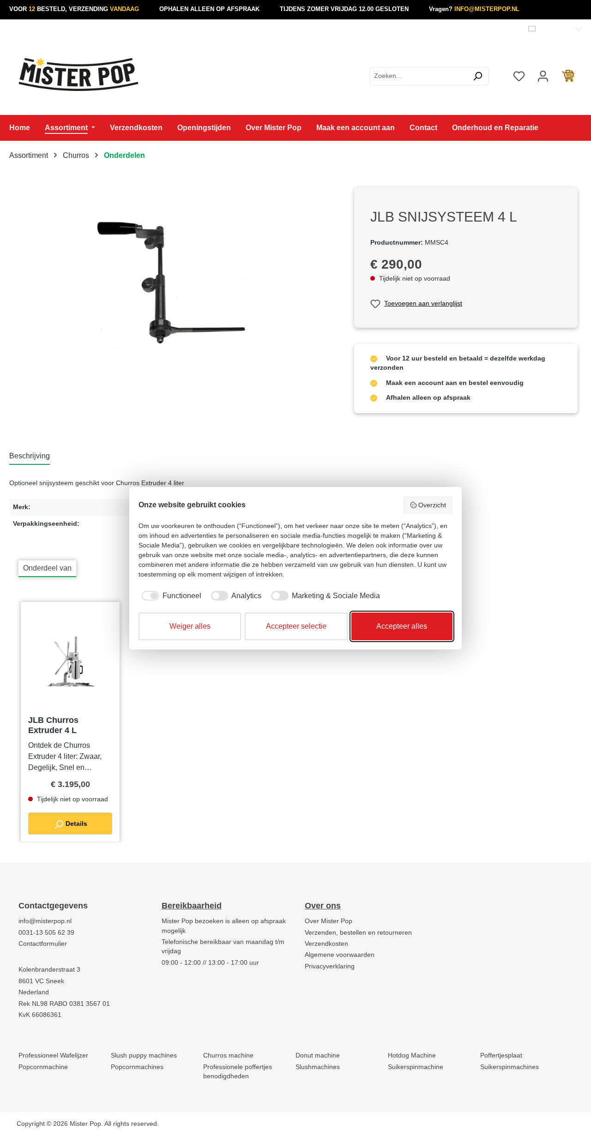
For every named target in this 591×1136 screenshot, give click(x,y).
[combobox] (418, 76)
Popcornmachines (137, 1067)
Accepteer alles (401, 626)
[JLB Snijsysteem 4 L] (172, 286)
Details (75, 823)
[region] (172, 286)
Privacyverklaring (330, 966)
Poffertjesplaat (501, 1055)
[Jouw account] (543, 76)
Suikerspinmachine (415, 1067)
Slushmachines (318, 1067)
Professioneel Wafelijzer (53, 1055)
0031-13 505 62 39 (46, 932)
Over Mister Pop (328, 921)
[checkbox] (170, 595)
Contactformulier (42, 943)
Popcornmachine (43, 1067)
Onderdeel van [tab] (47, 568)
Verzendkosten (326, 943)
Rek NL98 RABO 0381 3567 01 (64, 1003)
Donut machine (318, 1055)
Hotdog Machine (412, 1055)
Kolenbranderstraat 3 (49, 969)
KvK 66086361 (39, 1014)
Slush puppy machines (144, 1055)
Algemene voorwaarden (339, 954)
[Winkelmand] (568, 76)
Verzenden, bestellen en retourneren (358, 932)
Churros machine (228, 1055)
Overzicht (432, 505)
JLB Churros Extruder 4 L (53, 725)
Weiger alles (190, 626)
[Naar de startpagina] (78, 74)
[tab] (29, 456)
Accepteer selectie (296, 626)
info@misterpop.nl (45, 921)
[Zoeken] (477, 76)
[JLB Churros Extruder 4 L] (70, 662)
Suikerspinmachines (509, 1067)
